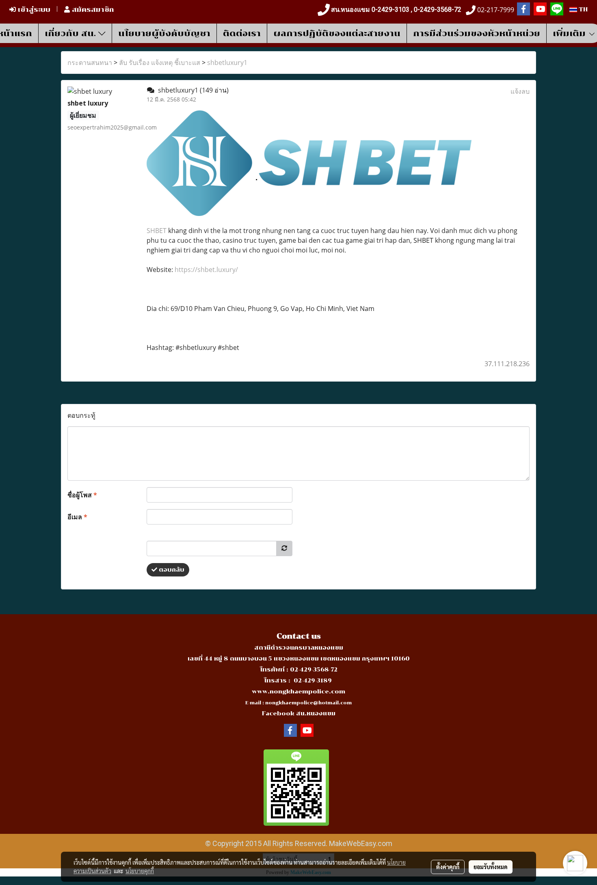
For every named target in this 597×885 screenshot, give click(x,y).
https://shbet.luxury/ (206, 269)
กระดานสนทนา (89, 62)
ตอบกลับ (170, 569)
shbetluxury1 (227, 62)
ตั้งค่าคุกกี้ (447, 866)
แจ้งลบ (520, 91)
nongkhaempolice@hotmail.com (308, 703)
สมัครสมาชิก (92, 9)
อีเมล (77, 516)
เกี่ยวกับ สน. (71, 33)
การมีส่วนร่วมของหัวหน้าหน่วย (476, 33)
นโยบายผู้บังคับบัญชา (164, 33)
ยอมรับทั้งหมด (491, 866)
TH (582, 9)
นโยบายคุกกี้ (139, 870)
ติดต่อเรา (242, 33)
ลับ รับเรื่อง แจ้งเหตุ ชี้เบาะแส (159, 62)
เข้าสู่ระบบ (33, 9)
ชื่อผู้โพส (82, 494)
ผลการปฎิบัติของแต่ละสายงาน (336, 33)
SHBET (157, 230)
